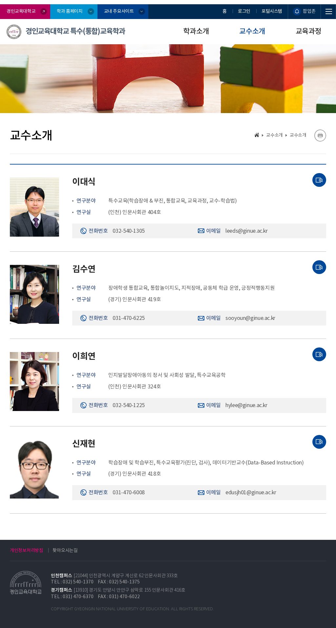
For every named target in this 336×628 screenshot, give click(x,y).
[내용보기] (319, 180)
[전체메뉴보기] (328, 11)
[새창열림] (320, 135)
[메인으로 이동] (256, 135)
